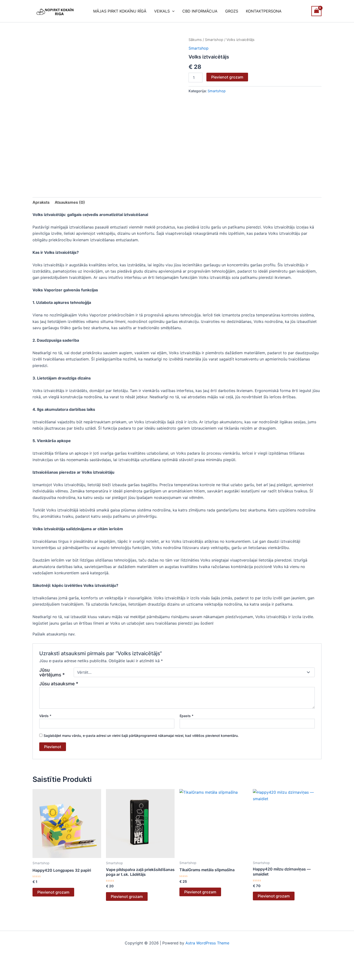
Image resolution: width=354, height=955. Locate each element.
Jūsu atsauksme (58, 684)
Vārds (45, 716)
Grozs (231, 11)
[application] (172, 11)
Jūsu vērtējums (52, 672)
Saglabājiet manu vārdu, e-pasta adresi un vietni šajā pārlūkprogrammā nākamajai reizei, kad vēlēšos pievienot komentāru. (141, 735)
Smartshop (214, 40)
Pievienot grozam (227, 77)
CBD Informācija (199, 11)
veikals (162, 11)
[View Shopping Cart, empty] (316, 11)
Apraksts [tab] (41, 202)
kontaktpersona (264, 11)
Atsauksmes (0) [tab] (70, 202)
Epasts (186, 716)
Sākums (195, 40)
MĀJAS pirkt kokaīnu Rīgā (119, 11)
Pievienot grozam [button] (53, 892)
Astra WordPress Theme (207, 943)
